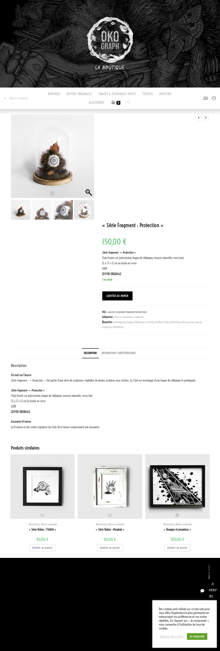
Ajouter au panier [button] (42, 547)
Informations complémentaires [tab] (119, 353)
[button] (89, 158)
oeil (191, 322)
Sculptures (138, 317)
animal (117, 322)
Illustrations (33, 524)
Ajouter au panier (117, 295)
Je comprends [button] (197, 636)
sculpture (106, 327)
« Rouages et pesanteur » (177, 529)
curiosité (149, 322)
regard (197, 322)
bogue (129, 322)
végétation (118, 327)
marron (184, 322)
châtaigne (139, 322)
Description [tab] (90, 353)
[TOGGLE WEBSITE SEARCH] (129, 102)
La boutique (110, 68)
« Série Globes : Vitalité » (42, 529)
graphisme (174, 322)
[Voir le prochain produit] (206, 118)
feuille (158, 322)
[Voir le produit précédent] (199, 118)
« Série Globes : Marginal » (110, 529)
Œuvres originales (123, 317)
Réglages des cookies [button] (172, 637)
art (123, 322)
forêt (165, 322)
